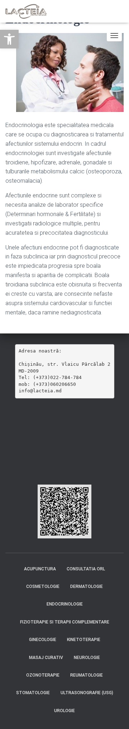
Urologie (64, 710)
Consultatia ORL (86, 568)
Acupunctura (40, 568)
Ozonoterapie (42, 675)
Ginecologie (42, 639)
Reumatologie (86, 675)
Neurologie (87, 657)
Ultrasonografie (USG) (87, 692)
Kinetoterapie (83, 639)
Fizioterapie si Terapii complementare (64, 622)
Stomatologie (33, 692)
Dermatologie (86, 586)
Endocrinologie (65, 604)
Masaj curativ (46, 657)
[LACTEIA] (29, 11)
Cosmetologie (42, 586)
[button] (9, 39)
